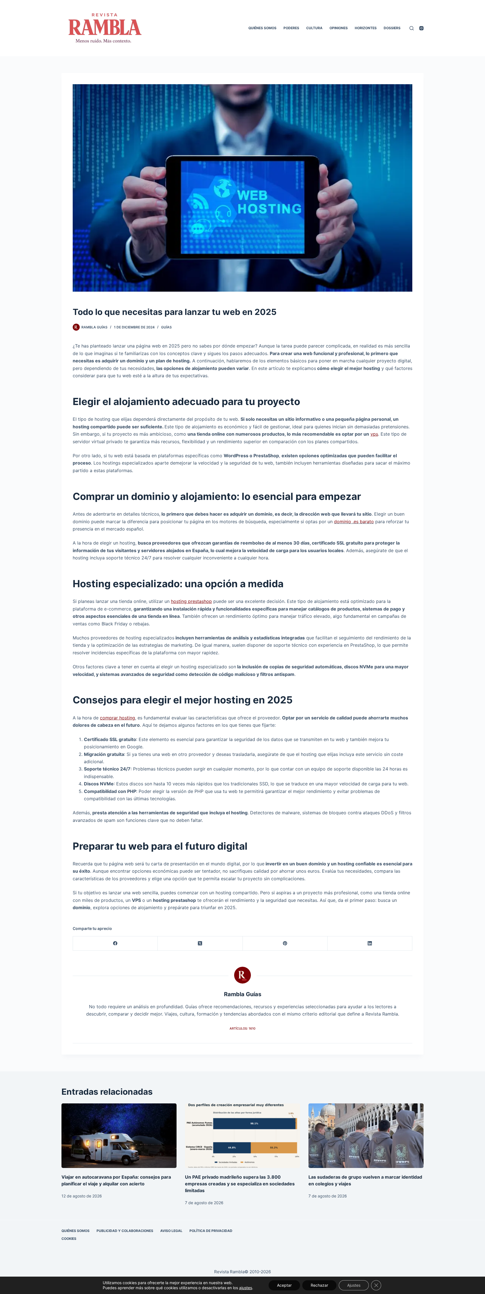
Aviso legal (171, 1231)
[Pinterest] (285, 943)
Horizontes (366, 28)
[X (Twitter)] (200, 943)
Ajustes (353, 1285)
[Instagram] (421, 28)
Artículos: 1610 (242, 1028)
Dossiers (392, 28)
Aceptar (284, 1285)
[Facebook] (115, 943)
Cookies (68, 1238)
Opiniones (339, 28)
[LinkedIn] (370, 943)
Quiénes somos (262, 28)
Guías (166, 327)
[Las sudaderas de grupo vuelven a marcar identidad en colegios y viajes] (366, 1135)
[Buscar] (411, 28)
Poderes (291, 28)
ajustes (245, 1287)
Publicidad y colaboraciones (125, 1231)
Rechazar (319, 1285)
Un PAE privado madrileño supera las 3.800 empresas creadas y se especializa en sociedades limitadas (240, 1183)
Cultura (314, 28)
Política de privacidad (210, 1231)
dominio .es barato (354, 521)
